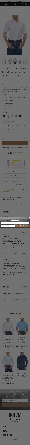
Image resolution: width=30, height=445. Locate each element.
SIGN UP (22, 225)
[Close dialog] (29, 218)
